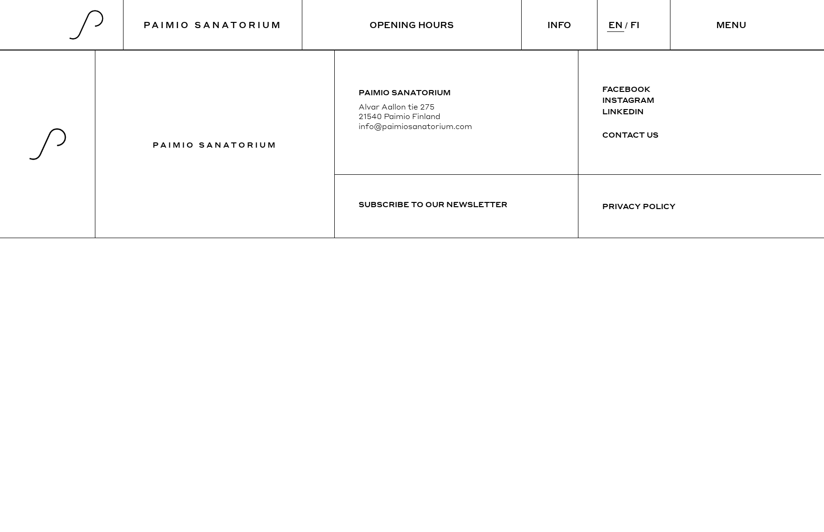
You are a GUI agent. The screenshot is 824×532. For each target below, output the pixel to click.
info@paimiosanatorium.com (415, 126)
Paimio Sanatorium (215, 145)
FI (634, 24)
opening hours (412, 24)
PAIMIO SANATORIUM (213, 24)
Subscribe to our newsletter (433, 204)
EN (615, 24)
